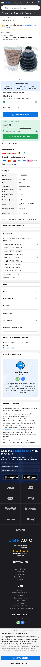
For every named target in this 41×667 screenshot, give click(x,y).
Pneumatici (18, 13)
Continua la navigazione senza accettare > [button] (26, 631)
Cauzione (20, 579)
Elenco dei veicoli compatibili (13, 219)
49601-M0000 (12, 257)
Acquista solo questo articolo (21, 136)
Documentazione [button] (10, 347)
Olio (35, 13)
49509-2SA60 (12, 244)
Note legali (20, 603)
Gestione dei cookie (20, 598)
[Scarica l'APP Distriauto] (11, 477)
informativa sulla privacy (12, 430)
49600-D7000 (12, 251)
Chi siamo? (20, 590)
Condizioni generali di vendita (20, 593)
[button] (28, 2)
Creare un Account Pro (20, 574)
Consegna (20, 572)
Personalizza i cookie (20, 663)
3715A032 (12, 271)
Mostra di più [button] (10, 277)
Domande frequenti (20, 577)
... (23, 205)
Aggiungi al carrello (22, 114)
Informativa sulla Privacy (20, 606)
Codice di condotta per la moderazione (20, 608)
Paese (20, 566)
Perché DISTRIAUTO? (20, 569)
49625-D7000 (12, 261)
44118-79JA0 (11, 274)
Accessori (28, 13)
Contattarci (20, 595)
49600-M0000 (13, 254)
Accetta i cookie (20, 658)
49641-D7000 (12, 264)
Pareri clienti (21, 600)
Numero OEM (31, 219)
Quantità (6, 107)
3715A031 (12, 267)
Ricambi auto (7, 13)
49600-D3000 (12, 248)
